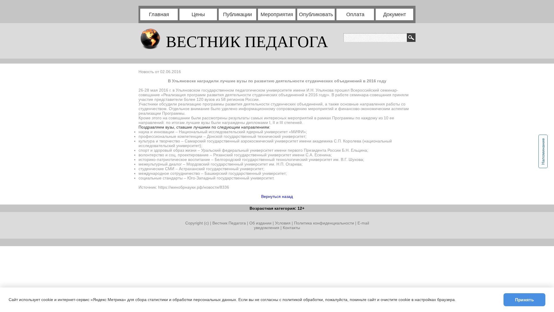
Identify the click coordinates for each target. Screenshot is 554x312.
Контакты (291, 227)
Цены (198, 14)
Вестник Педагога (229, 223)
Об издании (260, 223)
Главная (159, 14)
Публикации (237, 14)
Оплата (355, 14)
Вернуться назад (277, 196)
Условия (283, 223)
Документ (394, 14)
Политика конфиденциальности (324, 223)
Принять (524, 299)
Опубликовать (316, 14)
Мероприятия (277, 14)
